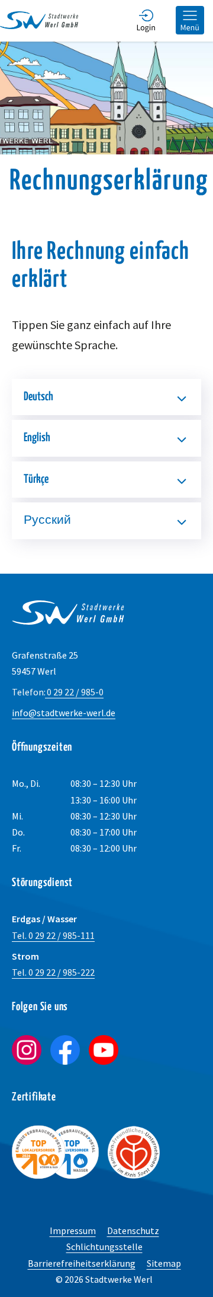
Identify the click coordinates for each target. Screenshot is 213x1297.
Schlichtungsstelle (104, 1246)
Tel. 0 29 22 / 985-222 (53, 972)
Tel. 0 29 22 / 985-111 (53, 935)
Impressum (73, 1230)
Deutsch (38, 397)
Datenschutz (133, 1230)
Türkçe (36, 479)
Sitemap (164, 1263)
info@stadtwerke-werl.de (63, 713)
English (37, 438)
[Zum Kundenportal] (146, 21)
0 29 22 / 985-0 (58, 692)
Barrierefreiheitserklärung (81, 1263)
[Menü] (190, 21)
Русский (47, 520)
